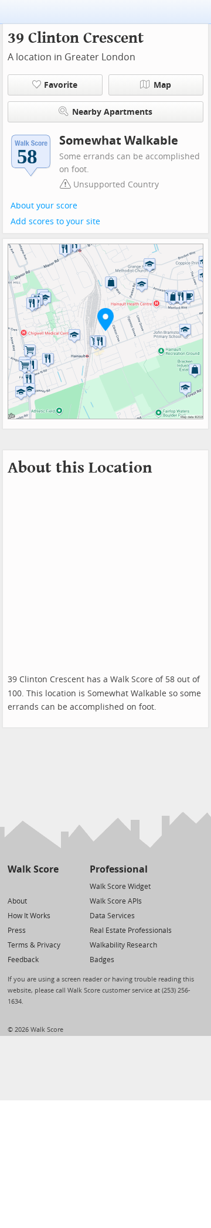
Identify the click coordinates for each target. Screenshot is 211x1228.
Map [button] (162, 85)
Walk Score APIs (116, 901)
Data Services (112, 916)
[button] (105, 319)
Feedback (23, 960)
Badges (102, 960)
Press (17, 930)
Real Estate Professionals (131, 930)
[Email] (50, 885)
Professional (119, 869)
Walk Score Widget (120, 886)
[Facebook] (32, 885)
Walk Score (33, 869)
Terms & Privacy (34, 945)
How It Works (29, 916)
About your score (44, 206)
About (17, 901)
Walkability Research (123, 945)
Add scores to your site (55, 222)
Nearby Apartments (112, 112)
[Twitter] (14, 885)
